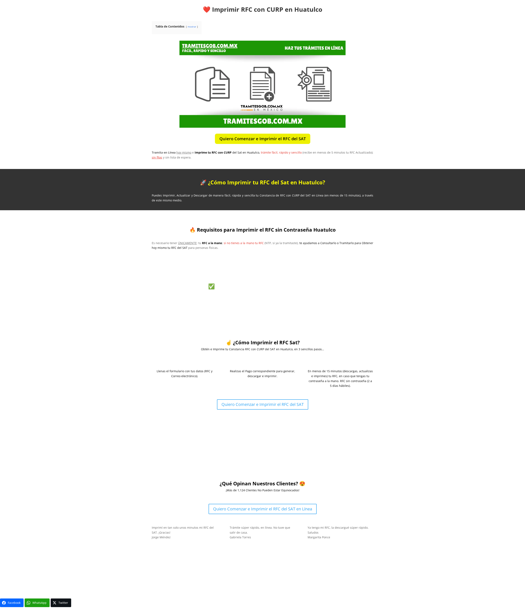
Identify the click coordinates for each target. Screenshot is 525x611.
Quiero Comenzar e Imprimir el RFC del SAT (262, 138)
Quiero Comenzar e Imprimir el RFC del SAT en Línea (262, 509)
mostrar (192, 26)
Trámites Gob (164, 575)
